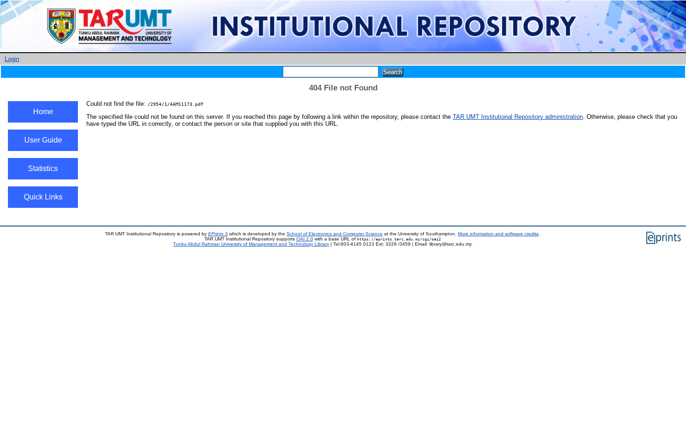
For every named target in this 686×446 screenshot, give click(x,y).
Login (12, 58)
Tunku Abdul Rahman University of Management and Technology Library (251, 244)
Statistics (43, 168)
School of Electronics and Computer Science (335, 233)
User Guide (43, 140)
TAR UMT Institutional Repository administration (518, 116)
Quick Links (43, 197)
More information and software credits (498, 233)
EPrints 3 (218, 233)
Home (43, 112)
